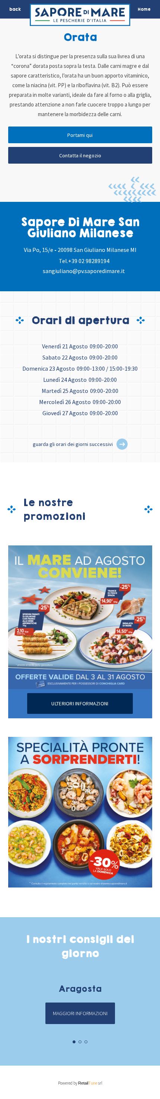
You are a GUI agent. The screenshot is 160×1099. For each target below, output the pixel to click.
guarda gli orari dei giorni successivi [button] (73, 444)
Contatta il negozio (80, 155)
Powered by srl (80, 1083)
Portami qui (80, 135)
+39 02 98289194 (88, 261)
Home (144, 9)
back (15, 9)
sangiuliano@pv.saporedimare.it (84, 271)
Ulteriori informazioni (79, 703)
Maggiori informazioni (80, 1013)
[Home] (80, 16)
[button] (122, 444)
